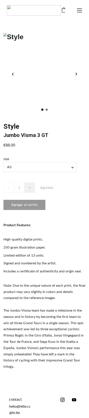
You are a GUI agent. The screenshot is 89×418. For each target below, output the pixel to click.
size (6, 159)
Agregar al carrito (24, 205)
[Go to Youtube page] (74, 400)
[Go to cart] (64, 10)
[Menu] (79, 10)
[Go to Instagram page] (62, 400)
